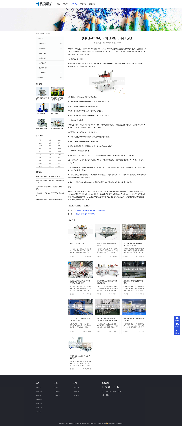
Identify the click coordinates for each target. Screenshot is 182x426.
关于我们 (92, 4)
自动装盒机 (42, 63)
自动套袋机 (42, 48)
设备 (50, 163)
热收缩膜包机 (43, 68)
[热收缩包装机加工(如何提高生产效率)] (134, 307)
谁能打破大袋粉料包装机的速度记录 (106, 244)
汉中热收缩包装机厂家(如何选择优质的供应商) (49, 199)
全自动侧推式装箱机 (41, 128)
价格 (50, 140)
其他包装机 (42, 72)
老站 (100, 423)
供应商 (40, 143)
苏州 (50, 157)
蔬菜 (59, 157)
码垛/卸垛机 (42, 53)
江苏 (40, 154)
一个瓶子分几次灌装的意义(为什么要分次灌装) (80, 319)
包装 (59, 143)
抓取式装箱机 (55, 113)
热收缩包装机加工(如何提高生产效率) (134, 319)
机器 (50, 151)
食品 (59, 166)
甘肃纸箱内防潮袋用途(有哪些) (84, 214)
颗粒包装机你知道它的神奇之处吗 (133, 282)
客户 (50, 149)
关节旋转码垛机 (40, 113)
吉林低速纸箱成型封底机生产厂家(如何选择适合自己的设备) (107, 319)
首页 (58, 4)
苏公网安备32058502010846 (115, 423)
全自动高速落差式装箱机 (42, 99)
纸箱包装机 (42, 43)
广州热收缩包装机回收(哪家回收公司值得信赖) (89, 210)
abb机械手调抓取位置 (77, 243)
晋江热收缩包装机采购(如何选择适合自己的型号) (134, 244)
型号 (40, 149)
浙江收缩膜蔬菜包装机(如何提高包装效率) (107, 282)
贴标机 (40, 166)
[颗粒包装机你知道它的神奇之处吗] (134, 269)
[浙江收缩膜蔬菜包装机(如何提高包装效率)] (107, 269)
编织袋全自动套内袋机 (57, 128)
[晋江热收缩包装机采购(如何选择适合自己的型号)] (134, 232)
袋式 (40, 160)
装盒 (50, 160)
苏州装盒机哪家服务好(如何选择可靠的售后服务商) (80, 282)
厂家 (50, 146)
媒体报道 (38, 395)
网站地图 (104, 423)
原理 (71, 205)
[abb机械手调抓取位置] (80, 232)
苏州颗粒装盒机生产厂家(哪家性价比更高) (48, 176)
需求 (50, 166)
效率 (40, 151)
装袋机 (40, 163)
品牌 (59, 146)
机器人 (59, 151)
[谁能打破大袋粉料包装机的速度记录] (107, 232)
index (56, 387)
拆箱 (79, 205)
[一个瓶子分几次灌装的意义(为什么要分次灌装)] (80, 307)
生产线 (59, 154)
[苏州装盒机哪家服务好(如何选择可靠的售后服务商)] (80, 269)
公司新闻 (38, 387)
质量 (59, 163)
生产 (50, 154)
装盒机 (59, 160)
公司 (50, 143)
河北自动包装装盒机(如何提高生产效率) (80, 357)
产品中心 (66, 4)
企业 (59, 140)
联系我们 (83, 4)
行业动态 (98, 43)
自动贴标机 (42, 58)
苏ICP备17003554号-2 (93, 423)
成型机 (59, 149)
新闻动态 (74, 4)
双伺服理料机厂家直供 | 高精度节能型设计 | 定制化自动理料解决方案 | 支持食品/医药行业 (57, 99)
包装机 (40, 146)
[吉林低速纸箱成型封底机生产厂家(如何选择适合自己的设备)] (107, 307)
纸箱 (40, 157)
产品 (40, 140)
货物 (87, 205)
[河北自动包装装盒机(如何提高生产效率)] (80, 344)
